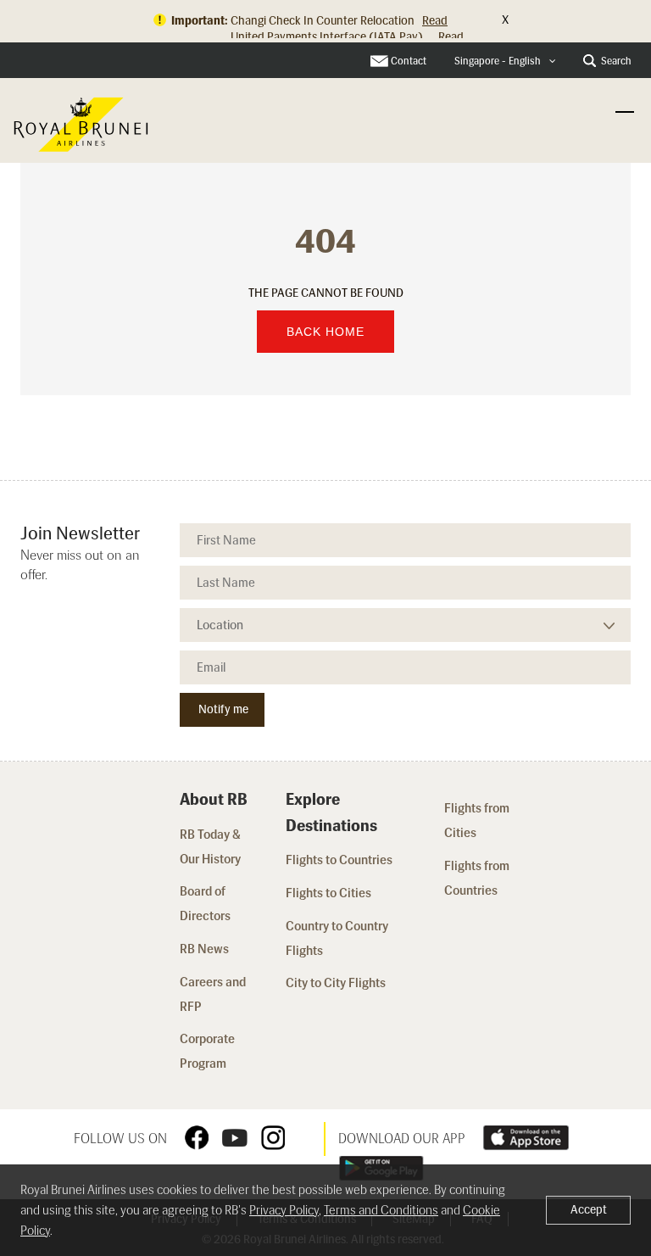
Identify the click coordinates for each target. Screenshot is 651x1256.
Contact (408, 61)
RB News (204, 949)
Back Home (325, 331)
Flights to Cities (328, 893)
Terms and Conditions (381, 1210)
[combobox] (505, 61)
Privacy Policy (284, 1210)
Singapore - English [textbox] (497, 61)
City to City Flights (337, 983)
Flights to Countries (339, 860)
